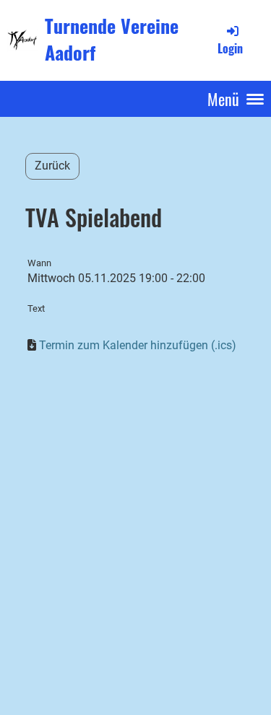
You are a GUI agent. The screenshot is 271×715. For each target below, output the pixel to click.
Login (230, 48)
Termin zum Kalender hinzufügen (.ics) (137, 345)
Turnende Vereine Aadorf (111, 39)
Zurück (52, 165)
